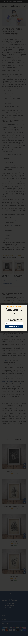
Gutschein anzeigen (14, 326)
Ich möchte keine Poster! (14, 329)
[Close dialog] (26, 306)
